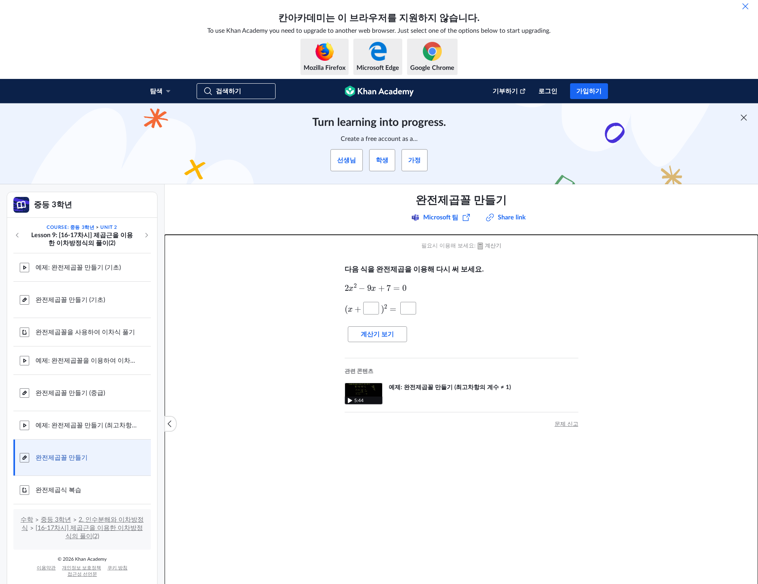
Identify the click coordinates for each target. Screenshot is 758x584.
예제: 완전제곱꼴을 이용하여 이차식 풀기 (87, 361)
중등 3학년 (56, 520)
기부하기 (505, 91)
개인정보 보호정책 (81, 567)
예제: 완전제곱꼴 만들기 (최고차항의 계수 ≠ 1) (87, 425)
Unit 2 (108, 227)
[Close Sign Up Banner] (744, 117)
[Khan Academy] (379, 91)
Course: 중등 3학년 (70, 227)
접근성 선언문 (82, 574)
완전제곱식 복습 (58, 490)
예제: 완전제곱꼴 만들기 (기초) (78, 267)
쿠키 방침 (117, 567)
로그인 (547, 91)
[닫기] (745, 6)
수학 (27, 520)
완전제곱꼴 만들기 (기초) (70, 300)
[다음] (146, 235)
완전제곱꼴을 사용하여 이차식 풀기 (85, 332)
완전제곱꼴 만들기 (62, 458)
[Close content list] (170, 424)
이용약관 (46, 567)
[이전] (17, 235)
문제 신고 (566, 424)
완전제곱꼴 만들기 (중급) (70, 393)
